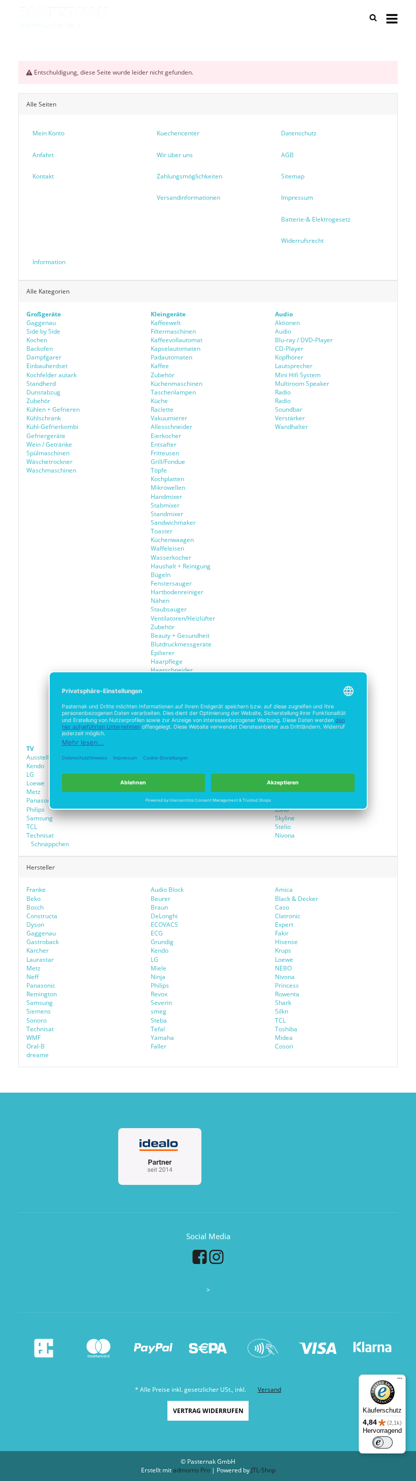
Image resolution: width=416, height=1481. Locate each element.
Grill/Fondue (168, 461)
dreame (37, 1055)
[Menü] (400, 1381)
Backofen (39, 348)
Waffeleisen (167, 548)
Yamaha (162, 1037)
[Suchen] (373, 17)
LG (30, 774)
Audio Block (167, 889)
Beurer (160, 898)
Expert (284, 924)
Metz (33, 791)
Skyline (285, 818)
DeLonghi (164, 916)
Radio (283, 392)
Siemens (38, 1011)
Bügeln (160, 574)
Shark (283, 1002)
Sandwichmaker (173, 522)
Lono (282, 809)
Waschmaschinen (51, 470)
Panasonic (40, 800)
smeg (158, 1011)
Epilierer (163, 652)
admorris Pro (191, 1470)
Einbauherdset (46, 366)
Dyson (35, 924)
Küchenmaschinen (176, 383)
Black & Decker (296, 898)
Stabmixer (165, 505)
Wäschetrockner (49, 461)
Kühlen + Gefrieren (53, 409)
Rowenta (287, 994)
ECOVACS (164, 924)
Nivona (285, 835)
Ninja (158, 976)
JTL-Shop (263, 1470)
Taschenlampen (173, 392)
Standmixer (167, 514)
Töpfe (159, 470)
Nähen (160, 600)
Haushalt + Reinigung (181, 566)
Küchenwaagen (172, 539)
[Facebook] (199, 1256)
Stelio (283, 826)
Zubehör (38, 400)
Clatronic (287, 916)
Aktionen (287, 322)
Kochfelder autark (51, 375)
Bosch (35, 907)
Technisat (40, 835)
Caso (282, 907)
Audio (283, 331)
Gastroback (42, 941)
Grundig (162, 941)
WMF (33, 1037)
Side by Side (43, 331)
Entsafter (164, 444)
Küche (159, 400)
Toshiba (286, 1029)
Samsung (39, 818)
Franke (36, 889)
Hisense (286, 941)
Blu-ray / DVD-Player (304, 340)
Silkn (281, 1011)
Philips (35, 809)
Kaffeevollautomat (176, 340)
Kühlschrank (43, 418)
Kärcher (37, 950)
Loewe (35, 783)
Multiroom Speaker (302, 383)
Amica (284, 889)
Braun (159, 907)
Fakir (282, 933)
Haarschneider (172, 670)
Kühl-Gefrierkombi (52, 426)
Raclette (162, 409)
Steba (159, 1020)
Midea (284, 1037)
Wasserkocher (171, 557)
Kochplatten (167, 479)
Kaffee (160, 366)
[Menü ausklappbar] (392, 17)
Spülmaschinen (48, 453)
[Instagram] (216, 1256)
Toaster (161, 531)
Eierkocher (166, 435)
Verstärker (290, 418)
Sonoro (36, 1020)
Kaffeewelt (166, 322)
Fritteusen (165, 453)
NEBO (283, 968)
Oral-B (35, 1046)
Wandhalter (291, 426)
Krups (283, 950)
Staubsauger (169, 609)
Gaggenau (41, 322)
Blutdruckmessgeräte (181, 644)
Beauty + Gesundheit (180, 635)
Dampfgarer (43, 357)
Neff (32, 976)
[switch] (382, 1442)
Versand (269, 1389)
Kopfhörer (289, 357)
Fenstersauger (171, 583)
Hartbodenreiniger (177, 592)
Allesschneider (171, 426)
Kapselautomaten (175, 348)
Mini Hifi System (298, 375)
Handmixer (166, 496)
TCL (31, 826)
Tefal (158, 1029)
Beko (33, 898)
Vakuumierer (169, 418)
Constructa (41, 916)
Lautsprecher (294, 366)
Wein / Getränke (49, 444)
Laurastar (40, 959)
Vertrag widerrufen (208, 1410)
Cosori (284, 1046)
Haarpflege (167, 661)
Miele (158, 968)
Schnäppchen (49, 844)
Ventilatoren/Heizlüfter (183, 618)
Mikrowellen (168, 487)
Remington (41, 994)
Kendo (35, 766)
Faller (158, 1046)
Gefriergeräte (45, 435)
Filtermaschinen (173, 331)
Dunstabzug (43, 392)
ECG (157, 933)
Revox (159, 994)
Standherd (41, 383)
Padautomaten (171, 357)
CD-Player (289, 348)
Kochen (36, 340)
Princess (287, 985)
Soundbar (288, 409)
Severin (161, 1002)
